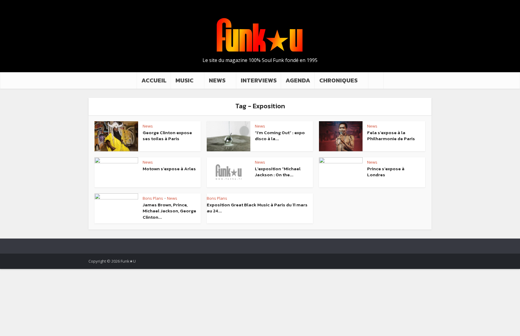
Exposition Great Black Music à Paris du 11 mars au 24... (257, 207)
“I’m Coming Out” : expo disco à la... (280, 135)
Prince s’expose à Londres (385, 171)
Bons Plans (153, 198)
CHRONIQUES (338, 80)
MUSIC (184, 80)
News (148, 126)
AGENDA (298, 80)
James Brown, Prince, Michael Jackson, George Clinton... (169, 210)
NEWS (217, 80)
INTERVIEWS (259, 80)
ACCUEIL (153, 80)
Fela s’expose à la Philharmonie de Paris (391, 135)
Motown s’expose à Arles (169, 168)
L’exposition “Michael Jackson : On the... (278, 171)
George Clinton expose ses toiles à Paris (167, 135)
